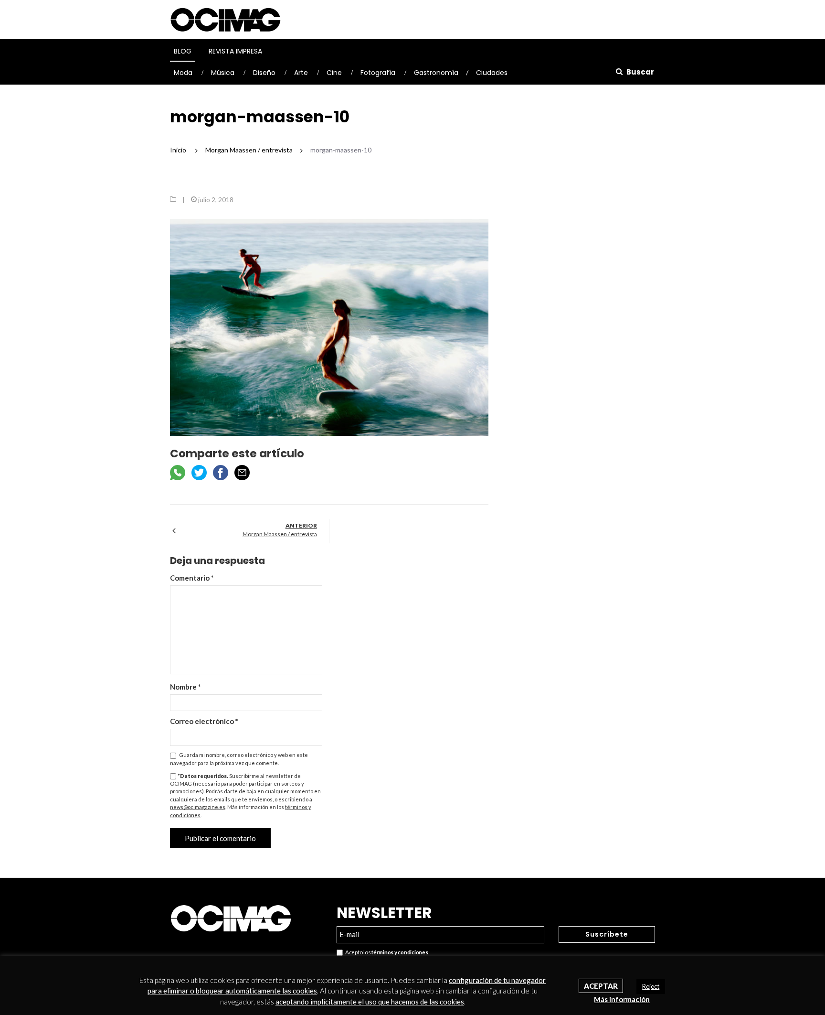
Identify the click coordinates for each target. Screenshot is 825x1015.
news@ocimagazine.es (197, 807)
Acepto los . (386, 952)
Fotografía (377, 72)
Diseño (264, 72)
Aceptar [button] (601, 986)
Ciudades (492, 72)
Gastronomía (436, 72)
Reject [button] (650, 986)
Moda (183, 72)
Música (222, 72)
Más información (622, 999)
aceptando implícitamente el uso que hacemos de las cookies (369, 1001)
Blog (182, 51)
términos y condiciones (399, 952)
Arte (301, 72)
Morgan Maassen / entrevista (280, 534)
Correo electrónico (204, 721)
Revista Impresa (235, 51)
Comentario (192, 577)
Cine (334, 72)
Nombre (185, 686)
